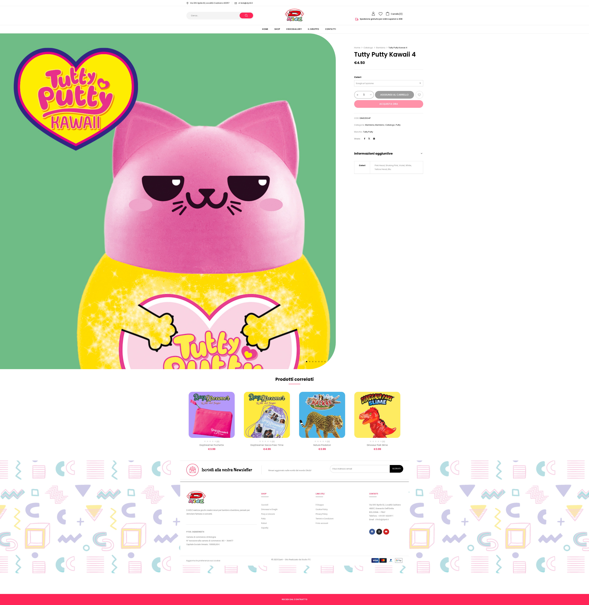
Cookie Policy (322, 509)
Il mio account (322, 523)
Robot (264, 523)
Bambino (379, 124)
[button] (394, 14)
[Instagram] (379, 532)
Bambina (380, 47)
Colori (357, 77)
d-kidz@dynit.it (245, 3)
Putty (398, 124)
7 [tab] (325, 361)
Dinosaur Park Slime (377, 445)
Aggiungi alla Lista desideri (419, 95)
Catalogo (368, 47)
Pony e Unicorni (268, 514)
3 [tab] (312, 361)
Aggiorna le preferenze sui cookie (203, 560)
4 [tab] (315, 361)
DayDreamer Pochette (212, 445)
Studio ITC (306, 559)
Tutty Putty (368, 131)
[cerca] (246, 15)
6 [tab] (322, 361)
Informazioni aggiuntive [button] (373, 153)
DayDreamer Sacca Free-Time (266, 445)
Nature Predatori (322, 445)
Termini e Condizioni (324, 518)
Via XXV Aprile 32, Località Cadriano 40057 (209, 3)
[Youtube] (386, 532)
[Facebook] (364, 138)
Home (357, 47)
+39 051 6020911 (385, 516)
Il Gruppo (320, 505)
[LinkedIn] (374, 138)
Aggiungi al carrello (394, 94)
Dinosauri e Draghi (269, 509)
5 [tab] (319, 361)
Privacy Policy (321, 514)
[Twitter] (369, 138)
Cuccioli (264, 505)
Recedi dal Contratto (294, 599)
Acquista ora (388, 104)
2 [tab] (309, 361)
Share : (357, 138)
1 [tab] (306, 361)
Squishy (264, 528)
